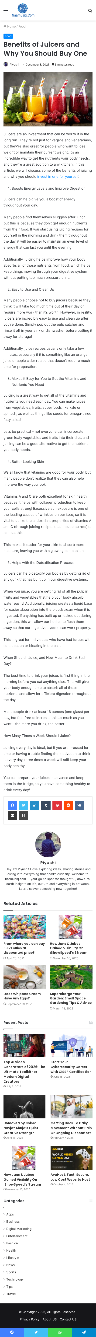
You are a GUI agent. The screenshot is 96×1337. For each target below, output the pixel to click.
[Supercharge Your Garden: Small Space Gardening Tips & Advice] (71, 977)
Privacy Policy (29, 1319)
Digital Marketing (18, 1229)
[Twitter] (23, 805)
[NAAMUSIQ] (23, 10)
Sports (11, 1272)
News (10, 1265)
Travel (11, 1294)
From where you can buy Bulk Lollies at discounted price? (24, 948)
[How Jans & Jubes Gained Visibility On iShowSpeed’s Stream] (71, 927)
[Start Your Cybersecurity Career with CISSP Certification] (72, 1045)
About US (50, 1319)
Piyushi (14, 64)
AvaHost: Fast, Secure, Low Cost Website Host (70, 1177)
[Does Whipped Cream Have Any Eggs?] (24, 977)
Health (11, 1250)
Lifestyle (12, 1258)
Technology (15, 1279)
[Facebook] (12, 805)
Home (11, 26)
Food (22, 26)
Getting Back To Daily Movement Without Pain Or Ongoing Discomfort (71, 1128)
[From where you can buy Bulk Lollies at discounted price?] (24, 927)
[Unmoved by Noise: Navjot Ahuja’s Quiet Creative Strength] (24, 1106)
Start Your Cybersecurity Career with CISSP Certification (71, 1067)
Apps (10, 1214)
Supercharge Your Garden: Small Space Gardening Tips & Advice (71, 998)
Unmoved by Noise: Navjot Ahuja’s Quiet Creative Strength (20, 1128)
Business (13, 1221)
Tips (9, 1286)
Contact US (68, 1319)
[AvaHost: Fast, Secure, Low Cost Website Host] (72, 1158)
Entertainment (16, 1236)
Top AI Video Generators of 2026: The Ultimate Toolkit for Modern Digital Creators (24, 1072)
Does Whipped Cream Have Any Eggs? (22, 996)
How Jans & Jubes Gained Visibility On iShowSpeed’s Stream (68, 948)
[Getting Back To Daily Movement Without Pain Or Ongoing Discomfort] (72, 1106)
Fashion (12, 1243)
